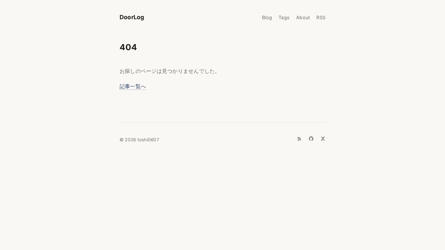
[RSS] (299, 138)
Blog (267, 17)
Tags (284, 17)
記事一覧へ (133, 86)
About (303, 17)
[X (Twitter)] (322, 138)
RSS (320, 17)
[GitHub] (311, 138)
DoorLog (132, 17)
